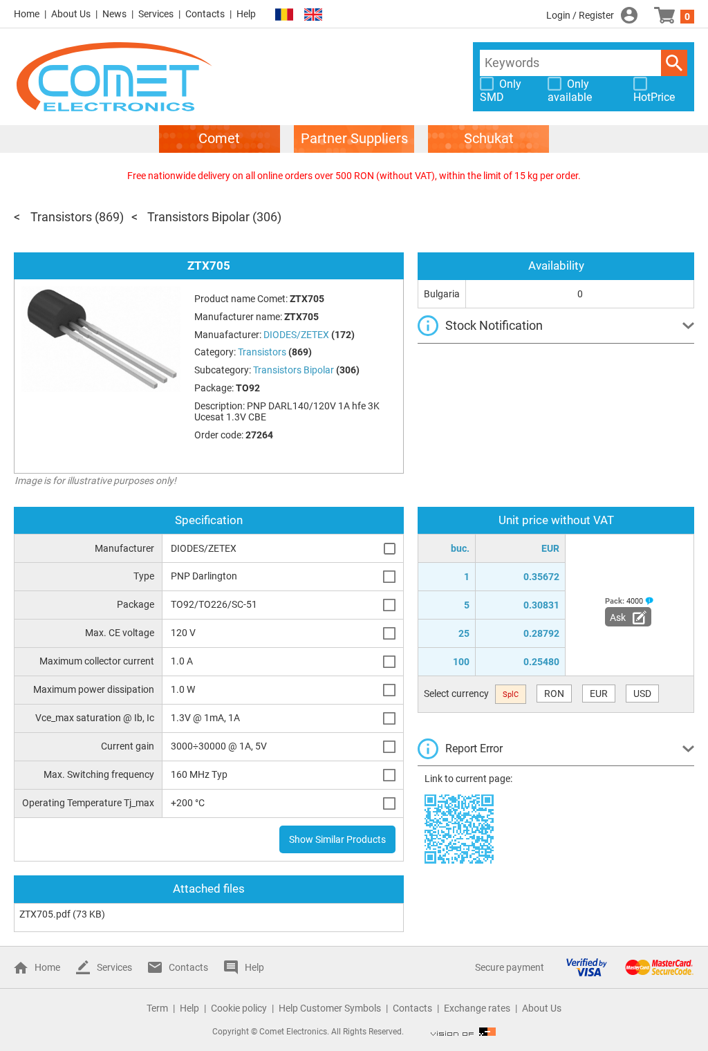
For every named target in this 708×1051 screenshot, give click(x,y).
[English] (313, 15)
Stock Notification (494, 325)
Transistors (61, 217)
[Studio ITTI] (463, 1031)
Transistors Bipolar (198, 217)
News (114, 13)
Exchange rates (477, 1008)
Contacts (205, 13)
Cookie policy (239, 1008)
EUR (599, 693)
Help (246, 13)
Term (157, 1008)
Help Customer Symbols (330, 1008)
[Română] (284, 15)
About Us (71, 13)
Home (26, 13)
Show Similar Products (337, 839)
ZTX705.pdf (45, 914)
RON (554, 693)
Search (674, 63)
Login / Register (580, 15)
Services (156, 13)
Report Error (474, 748)
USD (642, 693)
